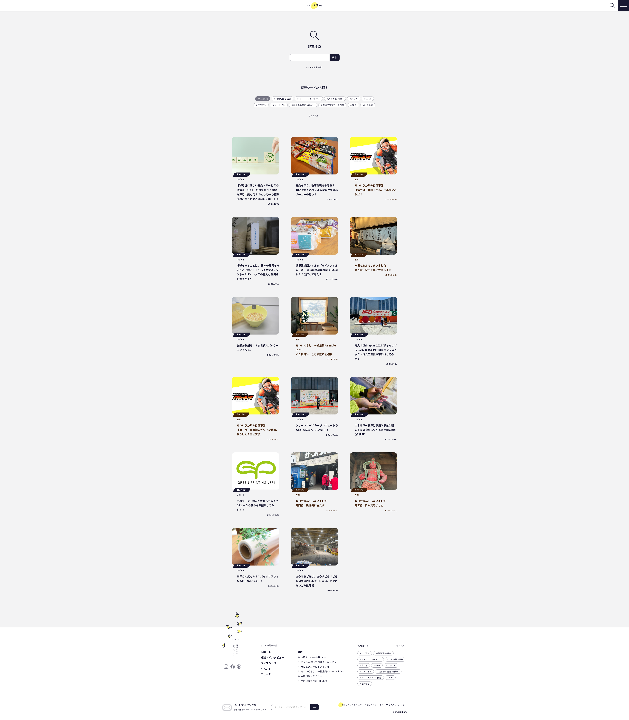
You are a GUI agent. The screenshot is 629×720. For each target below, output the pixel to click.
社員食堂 (368, 105)
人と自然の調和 (335, 98)
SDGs (368, 98)
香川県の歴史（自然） (303, 105)
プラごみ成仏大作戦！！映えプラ (319, 661)
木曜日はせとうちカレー (314, 676)
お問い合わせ (370, 704)
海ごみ (354, 98)
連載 (300, 652)
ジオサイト (279, 105)
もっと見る (314, 115)
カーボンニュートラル (309, 98)
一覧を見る (399, 645)
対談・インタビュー (272, 657)
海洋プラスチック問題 (333, 105)
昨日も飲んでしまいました (315, 666)
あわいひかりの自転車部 (314, 680)
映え (354, 105)
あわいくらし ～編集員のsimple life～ (322, 671)
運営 (381, 704)
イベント (266, 669)
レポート (266, 652)
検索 (334, 57)
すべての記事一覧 (314, 67)
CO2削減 (263, 98)
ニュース (266, 674)
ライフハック (268, 663)
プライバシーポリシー (396, 704)
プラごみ (262, 105)
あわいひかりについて (352, 704)
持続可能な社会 (283, 98)
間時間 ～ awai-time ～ (314, 657)
